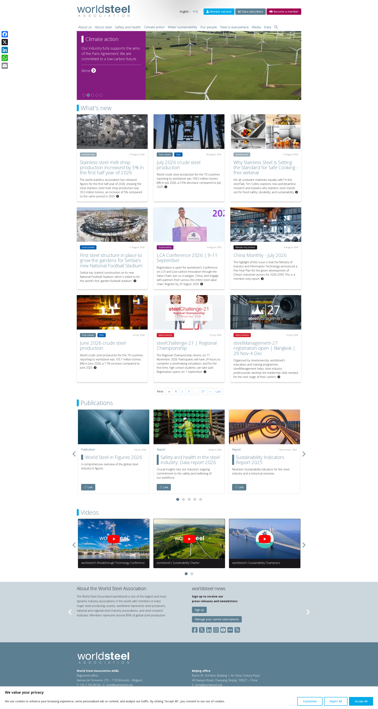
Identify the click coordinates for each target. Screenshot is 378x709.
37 (203, 391)
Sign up (199, 610)
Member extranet (220, 11)
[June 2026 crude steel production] (112, 312)
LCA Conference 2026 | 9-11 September (187, 257)
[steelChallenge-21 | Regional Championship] (189, 312)
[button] (178, 499)
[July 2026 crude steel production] (189, 131)
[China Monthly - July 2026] (265, 224)
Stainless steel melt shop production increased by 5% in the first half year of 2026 (112, 167)
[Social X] (202, 629)
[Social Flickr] (230, 629)
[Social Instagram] (216, 629)
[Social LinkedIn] (209, 629)
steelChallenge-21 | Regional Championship (187, 345)
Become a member (285, 11)
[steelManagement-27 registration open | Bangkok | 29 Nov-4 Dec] (265, 312)
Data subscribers (252, 11)
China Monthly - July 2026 (260, 255)
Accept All (361, 701)
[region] (189, 697)
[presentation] (74, 454)
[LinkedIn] (5, 50)
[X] (5, 42)
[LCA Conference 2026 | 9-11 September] (189, 224)
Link (90, 487)
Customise (310, 701)
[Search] (276, 27)
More (89, 70)
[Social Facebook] (195, 629)
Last (218, 391)
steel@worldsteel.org (119, 685)
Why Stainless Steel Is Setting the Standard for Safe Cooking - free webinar (265, 167)
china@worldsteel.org (208, 685)
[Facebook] (5, 34)
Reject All (336, 701)
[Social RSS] (237, 629)
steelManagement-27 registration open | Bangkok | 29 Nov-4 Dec (264, 348)
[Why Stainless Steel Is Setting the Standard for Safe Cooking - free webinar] (265, 131)
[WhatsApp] (5, 58)
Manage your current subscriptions (217, 619)
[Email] (5, 66)
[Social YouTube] (223, 629)
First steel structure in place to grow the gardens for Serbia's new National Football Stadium (111, 260)
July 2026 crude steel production (178, 165)
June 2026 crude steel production (103, 345)
